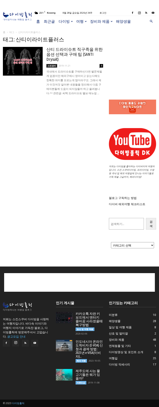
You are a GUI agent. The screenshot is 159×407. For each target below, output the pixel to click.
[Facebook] (132, 13)
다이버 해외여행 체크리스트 (127, 204)
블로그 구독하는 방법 (123, 198)
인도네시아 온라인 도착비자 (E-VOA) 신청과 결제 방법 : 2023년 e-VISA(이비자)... (89, 349)
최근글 (49, 21)
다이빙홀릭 (18, 403)
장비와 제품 (100, 21)
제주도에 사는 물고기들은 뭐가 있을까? (88, 374)
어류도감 (81, 382)
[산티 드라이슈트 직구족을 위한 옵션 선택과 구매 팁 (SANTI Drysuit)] (23, 61)
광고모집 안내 (16, 336)
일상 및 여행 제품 (85, 329)
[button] (151, 21)
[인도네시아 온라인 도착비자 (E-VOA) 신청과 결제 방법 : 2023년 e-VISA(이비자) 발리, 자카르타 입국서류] (64, 345)
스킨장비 (52, 65)
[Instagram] (139, 13)
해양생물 (123, 21)
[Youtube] (153, 13)
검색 (151, 224)
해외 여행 (81, 360)
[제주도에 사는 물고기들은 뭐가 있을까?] (64, 375)
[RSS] (146, 13)
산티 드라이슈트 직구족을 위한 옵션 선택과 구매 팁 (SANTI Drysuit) (74, 54)
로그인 (103, 12)
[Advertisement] (132, 57)
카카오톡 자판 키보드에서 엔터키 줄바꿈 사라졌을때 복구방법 (89, 319)
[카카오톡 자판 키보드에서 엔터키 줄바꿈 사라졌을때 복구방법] (64, 317)
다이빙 (64, 21)
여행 (80, 21)
